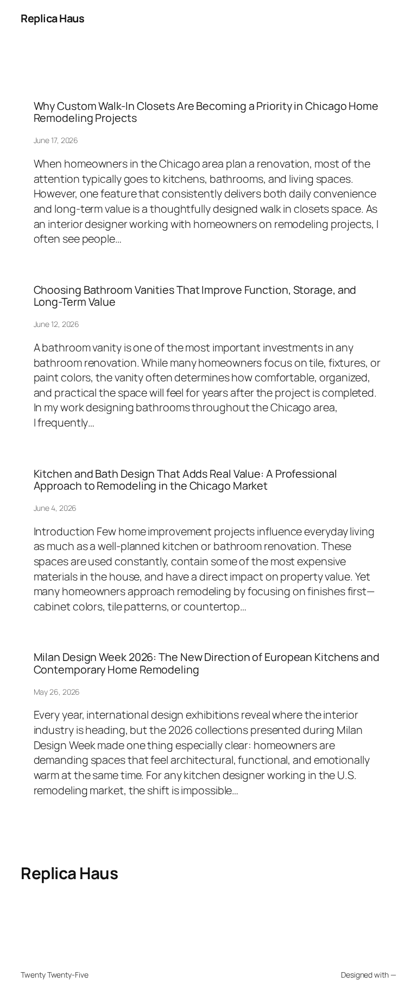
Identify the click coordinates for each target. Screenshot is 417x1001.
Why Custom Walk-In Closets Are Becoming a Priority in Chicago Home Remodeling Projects (206, 112)
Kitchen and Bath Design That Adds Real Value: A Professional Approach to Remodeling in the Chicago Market (185, 480)
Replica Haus (52, 18)
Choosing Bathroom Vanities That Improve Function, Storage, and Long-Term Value (195, 296)
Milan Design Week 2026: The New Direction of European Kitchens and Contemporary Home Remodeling (207, 663)
